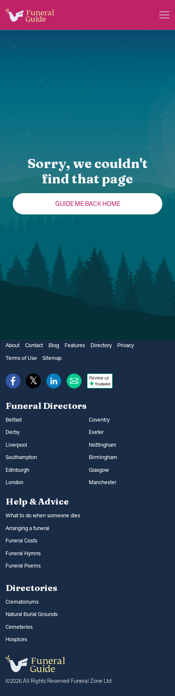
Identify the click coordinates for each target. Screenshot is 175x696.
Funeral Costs (21, 540)
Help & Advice (37, 501)
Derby (13, 432)
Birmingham (103, 457)
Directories (31, 587)
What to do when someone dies (43, 515)
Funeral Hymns (23, 553)
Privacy (125, 345)
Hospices (16, 639)
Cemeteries (19, 627)
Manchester (102, 482)
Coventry (99, 419)
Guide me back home (87, 203)
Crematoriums (22, 602)
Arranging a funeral (27, 528)
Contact (34, 345)
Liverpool (16, 445)
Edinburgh (17, 470)
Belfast (14, 419)
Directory (101, 345)
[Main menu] (164, 14)
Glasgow (99, 470)
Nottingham (102, 445)
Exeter (96, 432)
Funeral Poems (23, 565)
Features (75, 345)
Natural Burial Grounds (32, 614)
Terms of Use (21, 358)
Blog (53, 345)
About (13, 345)
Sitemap (52, 358)
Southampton (21, 457)
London (14, 482)
